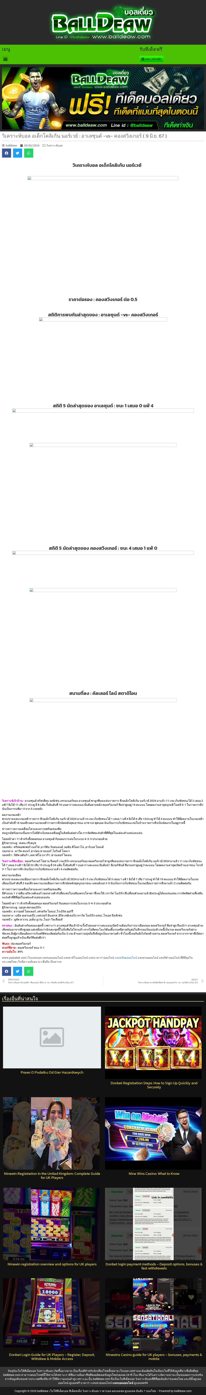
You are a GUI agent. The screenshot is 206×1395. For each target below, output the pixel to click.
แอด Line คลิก (153, 59)
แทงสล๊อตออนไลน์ (126, 957)
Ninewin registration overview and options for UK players (52, 1264)
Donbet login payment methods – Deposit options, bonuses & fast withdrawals (154, 1266)
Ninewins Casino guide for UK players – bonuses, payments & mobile (154, 1357)
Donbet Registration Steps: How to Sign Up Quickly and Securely (154, 1085)
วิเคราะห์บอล (54, 145)
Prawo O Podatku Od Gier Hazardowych (52, 1072)
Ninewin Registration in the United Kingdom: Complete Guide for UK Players (52, 1176)
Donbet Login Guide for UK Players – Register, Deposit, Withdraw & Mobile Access (52, 1357)
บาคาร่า (85, 1383)
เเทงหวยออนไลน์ (101, 1383)
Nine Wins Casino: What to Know (154, 1174)
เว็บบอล (124, 1370)
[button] (5, 59)
